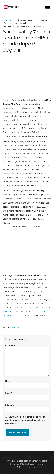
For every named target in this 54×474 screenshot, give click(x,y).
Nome (8, 381)
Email (8, 393)
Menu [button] (47, 8)
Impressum (30, 467)
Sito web (9, 405)
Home (5, 20)
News (12, 20)
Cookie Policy (27, 464)
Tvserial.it (11, 7)
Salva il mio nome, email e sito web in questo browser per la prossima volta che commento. (25, 420)
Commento (11, 345)
